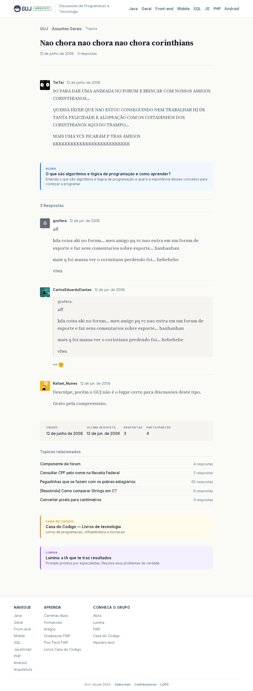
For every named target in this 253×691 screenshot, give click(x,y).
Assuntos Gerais (67, 28)
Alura (97, 615)
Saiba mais (123, 684)
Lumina (98, 622)
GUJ (44, 28)
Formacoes (53, 622)
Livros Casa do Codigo (62, 649)
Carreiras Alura (56, 615)
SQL (197, 8)
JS (207, 8)
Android (232, 8)
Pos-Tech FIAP (56, 642)
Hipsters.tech (104, 642)
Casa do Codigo (106, 636)
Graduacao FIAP (57, 636)
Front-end (22, 629)
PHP (217, 8)
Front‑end (164, 8)
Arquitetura (23, 669)
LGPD (164, 684)
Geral (146, 8)
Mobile (183, 8)
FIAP (96, 629)
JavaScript (22, 649)
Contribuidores (145, 684)
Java (133, 8)
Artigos (50, 629)
